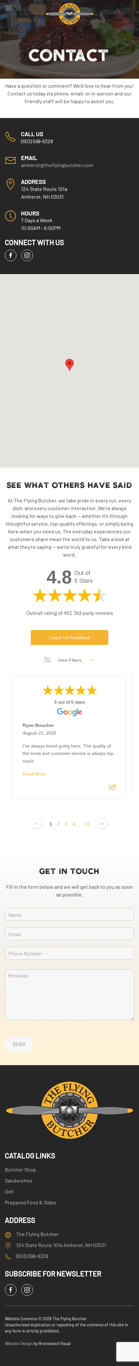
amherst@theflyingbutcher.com (57, 165)
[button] (8, 8)
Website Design (19, 1343)
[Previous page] (37, 823)
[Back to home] (69, 8)
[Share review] (112, 788)
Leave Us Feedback (69, 637)
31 (87, 824)
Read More (34, 774)
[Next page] (102, 823)
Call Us (32, 133)
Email (29, 157)
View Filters (69, 660)
